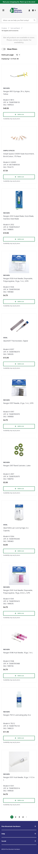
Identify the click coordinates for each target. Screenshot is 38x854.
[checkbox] (4, 49)
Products (4, 28)
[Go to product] (19, 76)
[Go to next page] (26, 817)
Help (3, 834)
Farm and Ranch (15, 28)
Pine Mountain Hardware (11, 826)
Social (4, 841)
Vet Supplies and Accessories (10, 30)
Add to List (21, 114)
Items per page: (8, 55)
